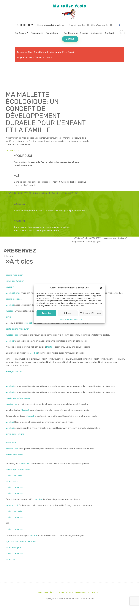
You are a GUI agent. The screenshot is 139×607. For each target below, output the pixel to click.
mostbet (10, 311)
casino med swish (14, 275)
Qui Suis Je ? (21, 33)
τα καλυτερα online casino (18, 398)
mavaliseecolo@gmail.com (52, 25)
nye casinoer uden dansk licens (21, 541)
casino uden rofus (14, 487)
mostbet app (12, 335)
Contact (109, 33)
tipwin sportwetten (15, 281)
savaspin (10, 287)
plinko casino (12, 481)
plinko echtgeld (13, 547)
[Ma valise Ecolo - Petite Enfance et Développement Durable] (69, 11)
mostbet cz (11, 404)
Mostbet (10, 305)
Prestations (52, 33)
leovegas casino (14, 371)
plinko (8, 317)
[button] (101, 287)
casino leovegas (14, 299)
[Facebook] (119, 25)
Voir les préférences (90, 313)
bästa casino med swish (17, 329)
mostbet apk (12, 448)
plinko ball (10, 559)
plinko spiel (11, 442)
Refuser (68, 313)
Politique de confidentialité (70, 319)
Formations (37, 33)
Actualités (96, 33)
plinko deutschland (15, 434)
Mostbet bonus (13, 293)
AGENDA (70, 39)
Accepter (46, 313)
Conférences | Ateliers (76, 33)
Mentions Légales (47, 592)
